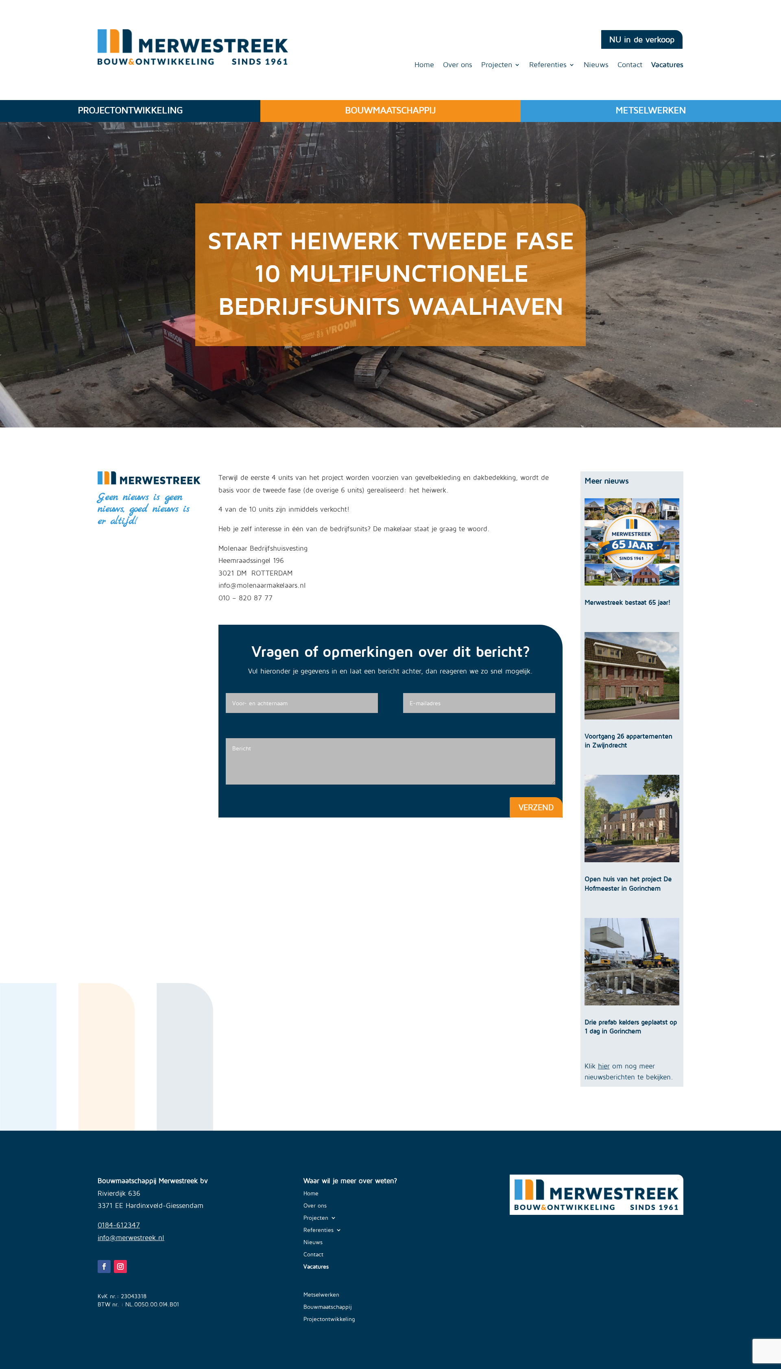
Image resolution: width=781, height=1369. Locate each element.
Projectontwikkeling (329, 1319)
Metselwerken (321, 1295)
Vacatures (667, 65)
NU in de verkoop (641, 39)
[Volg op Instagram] (120, 1266)
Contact (629, 65)
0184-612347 (119, 1225)
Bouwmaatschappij (327, 1307)
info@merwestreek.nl (131, 1238)
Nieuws (596, 65)
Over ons (457, 65)
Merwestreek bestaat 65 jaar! (627, 602)
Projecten (496, 65)
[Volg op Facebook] (104, 1266)
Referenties (548, 65)
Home (424, 65)
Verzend (536, 807)
